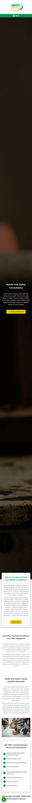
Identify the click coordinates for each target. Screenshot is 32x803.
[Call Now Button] (4, 799)
